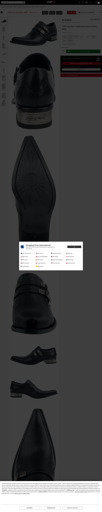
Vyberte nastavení (72, 508)
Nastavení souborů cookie (81, 491)
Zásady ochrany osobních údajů (22, 493)
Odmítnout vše (51, 508)
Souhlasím (29, 508)
